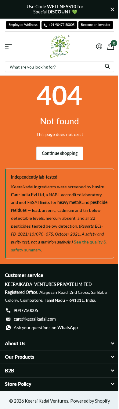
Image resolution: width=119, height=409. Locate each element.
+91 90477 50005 (61, 25)
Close (112, 9)
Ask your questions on (46, 327)
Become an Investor (95, 25)
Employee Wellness (23, 25)
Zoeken (107, 66)
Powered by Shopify (90, 401)
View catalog (8, 46)
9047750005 (26, 310)
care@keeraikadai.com (35, 319)
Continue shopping (60, 153)
